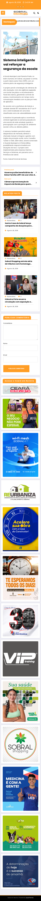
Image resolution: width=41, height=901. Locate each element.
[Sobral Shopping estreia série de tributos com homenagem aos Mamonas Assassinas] (20, 247)
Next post (7, 179)
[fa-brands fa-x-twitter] (21, 7)
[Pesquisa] (34, 13)
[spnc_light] (38, 13)
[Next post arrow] (36, 182)
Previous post (9, 170)
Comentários (7, 323)
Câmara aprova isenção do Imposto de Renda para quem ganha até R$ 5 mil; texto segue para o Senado (18, 183)
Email (5, 355)
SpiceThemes (30, 898)
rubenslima (11, 220)
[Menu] (3, 13)
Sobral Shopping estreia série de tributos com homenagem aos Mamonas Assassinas (18, 262)
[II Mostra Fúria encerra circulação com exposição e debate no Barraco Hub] (20, 285)
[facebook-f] (18, 7)
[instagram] (23, 7)
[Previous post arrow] (36, 172)
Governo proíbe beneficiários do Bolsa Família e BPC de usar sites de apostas (20, 173)
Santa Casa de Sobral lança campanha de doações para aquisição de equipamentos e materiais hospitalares (19, 224)
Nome (5, 343)
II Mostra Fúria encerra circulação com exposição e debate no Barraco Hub (18, 300)
